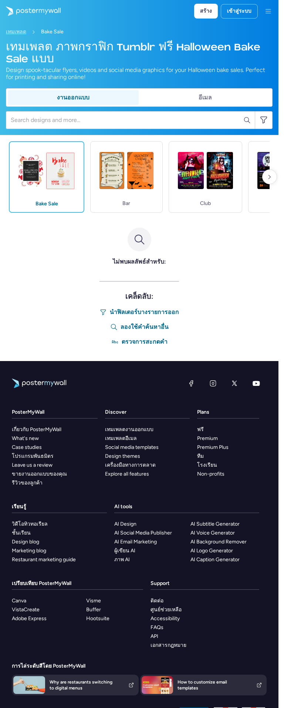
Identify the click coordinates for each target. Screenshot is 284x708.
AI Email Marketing (135, 542)
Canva (19, 601)
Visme (93, 601)
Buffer (93, 609)
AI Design (125, 524)
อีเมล (205, 97)
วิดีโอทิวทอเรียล (30, 524)
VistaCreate (26, 609)
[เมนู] (268, 11)
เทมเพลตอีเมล (121, 438)
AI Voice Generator (212, 533)
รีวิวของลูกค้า (27, 483)
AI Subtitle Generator (215, 524)
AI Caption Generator (215, 559)
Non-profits (210, 474)
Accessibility (165, 618)
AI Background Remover (218, 542)
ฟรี (200, 429)
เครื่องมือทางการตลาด (130, 465)
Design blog (25, 542)
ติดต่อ (157, 601)
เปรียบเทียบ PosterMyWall (41, 583)
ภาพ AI (122, 559)
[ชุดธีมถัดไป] (269, 176)
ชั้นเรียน (21, 533)
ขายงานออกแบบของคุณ (39, 474)
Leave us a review (32, 465)
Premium (207, 438)
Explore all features (127, 474)
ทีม (200, 456)
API (154, 636)
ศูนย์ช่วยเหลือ (166, 609)
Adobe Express (29, 618)
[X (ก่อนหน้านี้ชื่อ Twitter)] (234, 383)
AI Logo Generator (211, 550)
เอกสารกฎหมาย (168, 645)
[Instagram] (213, 383)
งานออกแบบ (73, 97)
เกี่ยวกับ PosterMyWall (36, 429)
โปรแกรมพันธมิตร (33, 456)
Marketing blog (29, 550)
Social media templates (132, 447)
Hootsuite (97, 618)
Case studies (27, 447)
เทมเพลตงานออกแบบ (129, 429)
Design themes (122, 456)
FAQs (157, 627)
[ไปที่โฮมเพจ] (30, 11)
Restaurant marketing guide (44, 559)
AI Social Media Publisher (143, 533)
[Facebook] (191, 383)
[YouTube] (256, 383)
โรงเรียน (207, 465)
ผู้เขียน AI (124, 550)
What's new (25, 438)
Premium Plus (213, 447)
